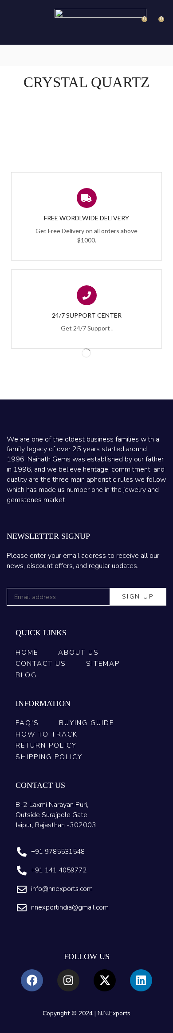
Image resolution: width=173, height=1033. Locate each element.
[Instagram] (68, 980)
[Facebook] (32, 980)
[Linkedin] (141, 980)
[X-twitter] (105, 980)
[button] (12, 22)
